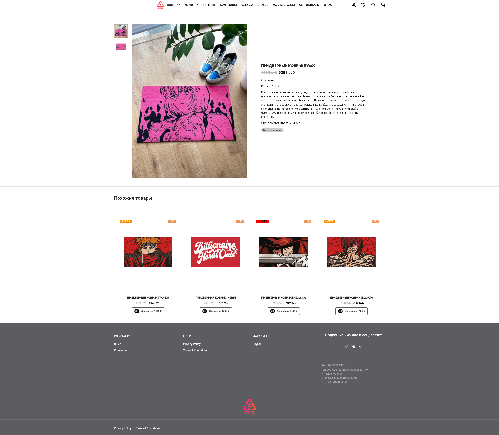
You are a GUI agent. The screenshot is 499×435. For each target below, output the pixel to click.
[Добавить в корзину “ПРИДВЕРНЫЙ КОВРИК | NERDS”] (222, 284)
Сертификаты (309, 4)
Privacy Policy (192, 344)
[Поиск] (373, 5)
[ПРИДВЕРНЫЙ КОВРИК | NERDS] (216, 252)
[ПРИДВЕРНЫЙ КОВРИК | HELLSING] (284, 252)
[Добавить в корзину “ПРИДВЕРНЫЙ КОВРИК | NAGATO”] (358, 284)
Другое (262, 4)
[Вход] (353, 5)
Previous (135, 101)
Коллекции (228, 4)
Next (243, 101)
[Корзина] (382, 5)
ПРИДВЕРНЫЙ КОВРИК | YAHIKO (148, 297)
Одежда (247, 4)
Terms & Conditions (195, 350)
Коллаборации (284, 4)
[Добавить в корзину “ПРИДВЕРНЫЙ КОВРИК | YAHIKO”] (154, 284)
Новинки (173, 4)
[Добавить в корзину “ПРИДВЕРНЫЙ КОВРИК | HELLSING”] (290, 284)
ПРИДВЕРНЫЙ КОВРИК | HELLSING (283, 297)
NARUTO (125, 221)
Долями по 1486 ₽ (151, 311)
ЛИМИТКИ (191, 4)
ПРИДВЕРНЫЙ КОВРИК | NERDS (216, 297)
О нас (328, 4)
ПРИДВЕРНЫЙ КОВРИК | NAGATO (351, 297)
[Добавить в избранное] (141, 284)
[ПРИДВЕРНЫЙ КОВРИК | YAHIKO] (148, 252)
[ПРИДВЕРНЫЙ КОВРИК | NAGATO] (351, 252)
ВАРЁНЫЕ (209, 4)
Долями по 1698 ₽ (219, 311)
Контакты (120, 350)
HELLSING (262, 221)
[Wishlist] (363, 5)
